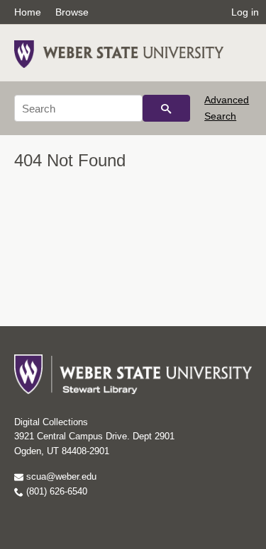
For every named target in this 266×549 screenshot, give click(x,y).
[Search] (166, 108)
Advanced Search (226, 107)
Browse (72, 12)
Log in (245, 12)
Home (27, 12)
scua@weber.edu (59, 476)
